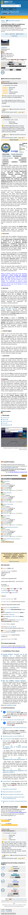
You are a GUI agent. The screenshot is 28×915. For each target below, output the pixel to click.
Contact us (5, 417)
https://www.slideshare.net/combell (11, 791)
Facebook (2, 913)
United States (14, 592)
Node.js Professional (8, 504)
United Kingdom (5, 592)
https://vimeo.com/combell (9, 789)
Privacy (4, 423)
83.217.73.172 (6, 609)
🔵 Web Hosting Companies (13, 20)
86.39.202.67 (16, 612)
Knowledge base (6, 425)
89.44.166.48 (16, 616)
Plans (25, 475)
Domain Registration (16, 154)
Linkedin (12, 913)
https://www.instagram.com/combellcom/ (12, 794)
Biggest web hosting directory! (9, 3)
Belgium (12, 588)
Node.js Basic (6, 481)
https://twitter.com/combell (13, 711)
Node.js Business (7, 492)
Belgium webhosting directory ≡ (19, 899)
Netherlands (13, 590)
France (17, 588)
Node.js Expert (6, 515)
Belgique (13, 632)
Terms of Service (6, 421)
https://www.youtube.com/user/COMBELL (13, 736)
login (21, 557)
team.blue (22, 149)
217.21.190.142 (12, 626)
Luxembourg (4, 590)
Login (7, 9)
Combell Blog (6, 738)
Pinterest (9, 913)
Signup (14, 9)
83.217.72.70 (20, 620)
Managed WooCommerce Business (11, 538)
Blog (7, 913)
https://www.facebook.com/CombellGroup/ (13, 719)
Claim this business (14, 561)
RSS (14, 913)
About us (4, 419)
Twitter (4, 913)
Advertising (9, 911)
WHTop (3, 20)
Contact (3, 911)
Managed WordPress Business (10, 527)
